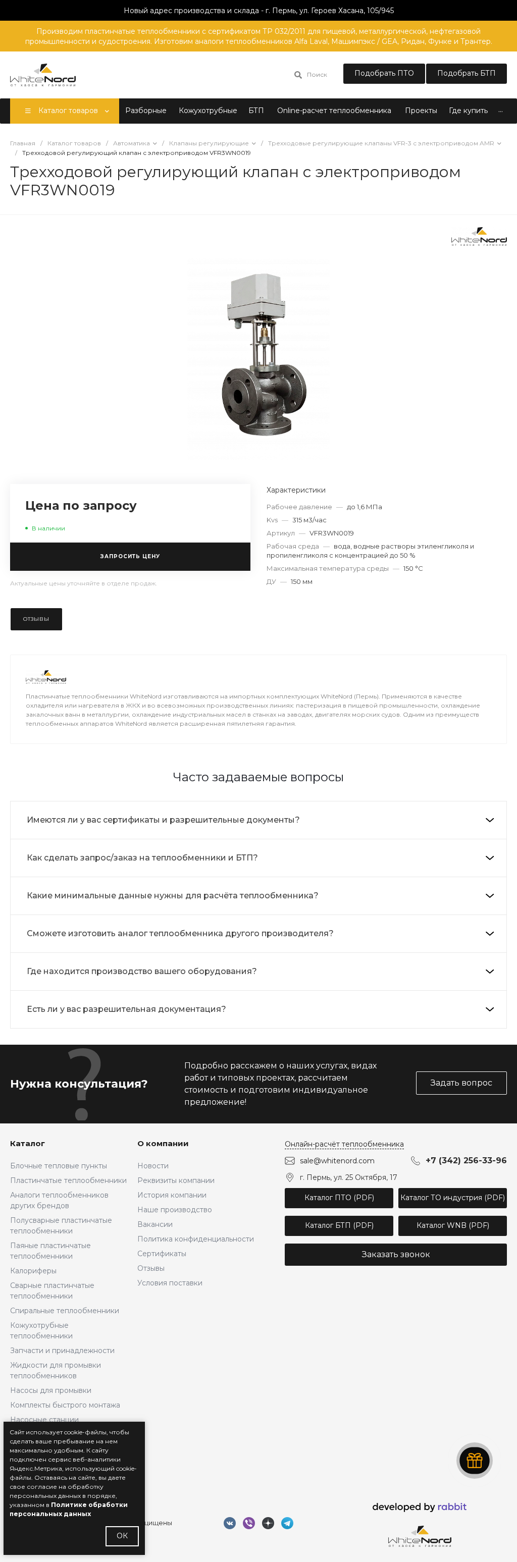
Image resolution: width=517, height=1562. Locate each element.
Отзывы (151, 1268)
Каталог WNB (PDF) (453, 1225)
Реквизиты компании (176, 1180)
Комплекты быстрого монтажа (65, 1405)
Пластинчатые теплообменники (68, 1180)
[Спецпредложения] (474, 1460)
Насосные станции (44, 1419)
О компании (163, 1143)
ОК (122, 1535)
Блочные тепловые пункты (58, 1165)
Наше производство (174, 1209)
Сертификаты (161, 1253)
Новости (153, 1165)
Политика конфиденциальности (195, 1239)
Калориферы (33, 1270)
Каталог (27, 1143)
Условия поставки (169, 1282)
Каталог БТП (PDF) (339, 1225)
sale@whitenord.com (337, 1160)
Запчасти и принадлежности (62, 1350)
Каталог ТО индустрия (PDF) (452, 1197)
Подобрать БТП (466, 73)
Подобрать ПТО (384, 73)
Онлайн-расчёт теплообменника (344, 1144)
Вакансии (155, 1224)
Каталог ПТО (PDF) (339, 1197)
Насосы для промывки (50, 1390)
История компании (171, 1195)
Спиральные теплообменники (64, 1310)
